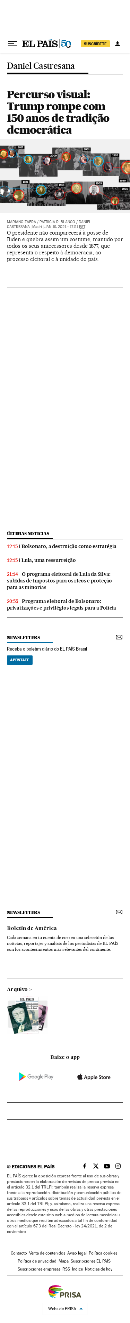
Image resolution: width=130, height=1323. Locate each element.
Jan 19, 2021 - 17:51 (64, 226)
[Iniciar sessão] (117, 43)
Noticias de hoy (98, 1269)
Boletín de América (32, 928)
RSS (66, 1269)
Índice (77, 1269)
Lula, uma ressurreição (48, 560)
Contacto (19, 1253)
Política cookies (103, 1253)
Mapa (64, 1261)
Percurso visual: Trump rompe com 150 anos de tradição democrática (58, 112)
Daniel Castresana (41, 66)
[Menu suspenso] (12, 43)
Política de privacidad (37, 1261)
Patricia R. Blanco (57, 222)
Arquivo (17, 989)
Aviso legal (77, 1253)
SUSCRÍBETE (95, 43)
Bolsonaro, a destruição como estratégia (68, 546)
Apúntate (19, 660)
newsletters (23, 637)
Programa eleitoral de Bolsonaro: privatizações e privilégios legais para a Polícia (61, 604)
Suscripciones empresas (39, 1269)
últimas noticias (28, 533)
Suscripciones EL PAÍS (91, 1261)
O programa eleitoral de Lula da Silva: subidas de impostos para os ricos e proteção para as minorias (59, 580)
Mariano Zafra (21, 222)
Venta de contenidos (47, 1253)
